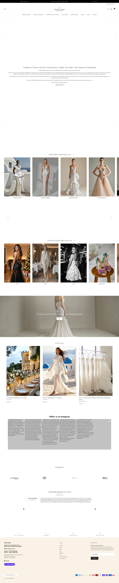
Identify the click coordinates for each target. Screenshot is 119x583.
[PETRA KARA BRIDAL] (59, 9)
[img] (59, 494)
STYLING (82, 14)
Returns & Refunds (63, 556)
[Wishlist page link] (108, 9)
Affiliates (61, 553)
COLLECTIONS (65, 14)
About (61, 547)
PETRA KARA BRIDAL (10, 578)
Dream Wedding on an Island (52, 398)
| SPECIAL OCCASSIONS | (38, 14)
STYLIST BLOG (59, 343)
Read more (8, 401)
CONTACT (95, 14)
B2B (60, 551)
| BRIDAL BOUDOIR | (26, 14)
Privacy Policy (62, 558)
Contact (61, 545)
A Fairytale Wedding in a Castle (16, 398)
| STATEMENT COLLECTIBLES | (52, 14)
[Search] (5, 9)
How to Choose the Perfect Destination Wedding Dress (94, 399)
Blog (60, 549)
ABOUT (88, 14)
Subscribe (95, 558)
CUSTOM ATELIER (74, 14)
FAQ (60, 555)
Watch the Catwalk (13, 54)
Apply (59, 318)
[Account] (111, 9)
